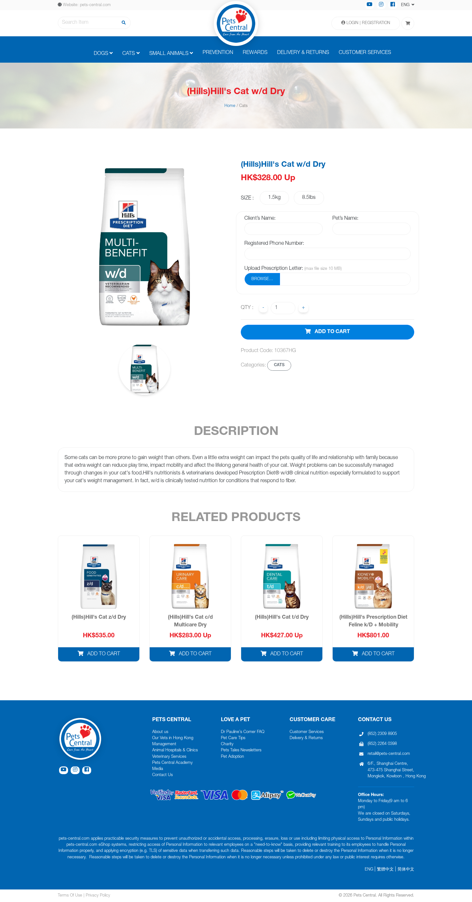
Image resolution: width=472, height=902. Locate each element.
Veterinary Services (169, 757)
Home (229, 106)
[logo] (236, 23)
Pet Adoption (232, 757)
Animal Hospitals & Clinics (175, 750)
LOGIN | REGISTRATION (367, 23)
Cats (128, 54)
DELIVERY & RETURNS (303, 53)
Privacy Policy (98, 896)
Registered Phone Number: (274, 243)
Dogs (101, 54)
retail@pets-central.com (389, 754)
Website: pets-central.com (87, 5)
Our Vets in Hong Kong (172, 738)
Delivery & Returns (306, 738)
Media (157, 769)
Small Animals (168, 54)
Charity (227, 744)
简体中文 (406, 870)
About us (160, 732)
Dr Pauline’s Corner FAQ (242, 732)
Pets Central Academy (172, 763)
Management (164, 744)
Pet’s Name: (345, 218)
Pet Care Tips (233, 738)
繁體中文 (385, 870)
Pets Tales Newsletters (241, 750)
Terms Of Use (70, 896)
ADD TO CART (331, 332)
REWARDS (255, 53)
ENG (369, 870)
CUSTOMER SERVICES (365, 53)
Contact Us (162, 775)
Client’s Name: (259, 218)
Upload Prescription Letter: (293, 268)
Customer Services (307, 732)
